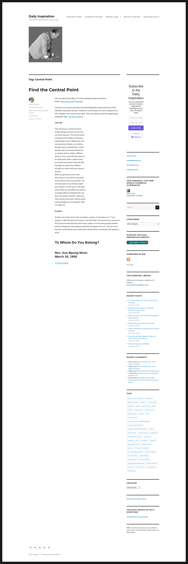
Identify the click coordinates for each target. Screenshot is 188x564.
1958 (30, 110)
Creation (130, 406)
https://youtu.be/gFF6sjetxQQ (71, 101)
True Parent (140, 467)
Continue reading (61, 263)
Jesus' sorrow (143, 433)
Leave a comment (35, 119)
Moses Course (146, 444)
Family (129, 410)
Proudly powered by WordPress (51, 554)
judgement (154, 433)
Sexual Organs (132, 455)
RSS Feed (130, 264)
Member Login (112, 17)
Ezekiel (31, 113)
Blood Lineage (132, 402)
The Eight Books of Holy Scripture (137, 517)
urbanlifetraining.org (134, 160)
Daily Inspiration (41, 16)
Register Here (131, 193)
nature (129, 448)
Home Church (132, 417)
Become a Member (132, 17)
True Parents (150, 467)
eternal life (146, 406)
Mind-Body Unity (133, 444)
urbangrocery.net (132, 169)
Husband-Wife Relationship (137, 429)
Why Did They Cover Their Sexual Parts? (141, 323)
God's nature (149, 410)
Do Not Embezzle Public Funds (149, 371)
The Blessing (131, 459)
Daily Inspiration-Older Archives (136, 499)
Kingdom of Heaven (134, 436)
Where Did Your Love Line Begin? (138, 344)
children (143, 402)
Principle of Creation (141, 448)
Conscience (152, 402)
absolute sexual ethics (135, 398)
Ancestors (148, 398)
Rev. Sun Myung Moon (135, 452)
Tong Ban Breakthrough (136, 463)
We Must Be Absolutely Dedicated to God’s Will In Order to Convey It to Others (143, 380)
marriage (144, 440)
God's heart (139, 410)
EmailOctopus (137, 137)
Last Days (147, 436)
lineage (130, 440)
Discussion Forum (151, 17)
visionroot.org (131, 156)
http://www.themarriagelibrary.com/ (137, 285)
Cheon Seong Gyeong (40, 110)
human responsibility (135, 425)
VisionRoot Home (74, 17)
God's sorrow (131, 414)
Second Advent (150, 452)
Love (136, 440)
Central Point (33, 116)
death (138, 406)
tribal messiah (152, 463)
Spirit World (144, 455)
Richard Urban (34, 104)
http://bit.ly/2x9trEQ (75, 117)
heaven (141, 414)
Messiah (152, 440)
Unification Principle (93, 17)
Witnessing (131, 471)
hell (147, 414)
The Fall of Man (144, 459)
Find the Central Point (54, 89)
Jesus (151, 429)
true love (130, 467)
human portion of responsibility (138, 421)
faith (153, 406)
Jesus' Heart (131, 433)
